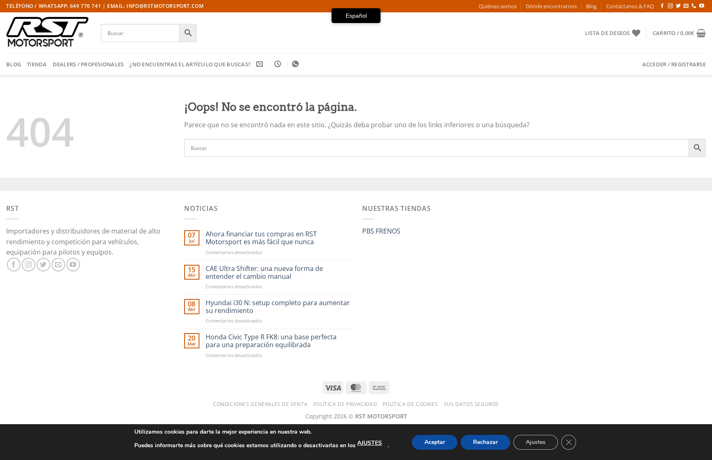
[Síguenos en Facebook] (662, 6)
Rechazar (485, 442)
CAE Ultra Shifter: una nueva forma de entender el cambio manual (264, 272)
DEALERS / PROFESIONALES (88, 64)
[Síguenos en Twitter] (678, 6)
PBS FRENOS (381, 231)
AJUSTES (369, 443)
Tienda (37, 64)
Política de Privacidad (345, 404)
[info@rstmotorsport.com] (260, 64)
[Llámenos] (693, 6)
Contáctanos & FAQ (630, 6)
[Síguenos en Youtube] (701, 6)
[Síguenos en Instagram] (670, 6)
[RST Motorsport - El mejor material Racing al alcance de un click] (47, 33)
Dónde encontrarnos (551, 6)
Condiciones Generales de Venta (260, 404)
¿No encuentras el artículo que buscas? (190, 64)
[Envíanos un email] (686, 6)
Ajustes (536, 442)
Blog (591, 6)
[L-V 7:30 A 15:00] (278, 64)
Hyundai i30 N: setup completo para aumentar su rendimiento (278, 307)
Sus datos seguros (471, 404)
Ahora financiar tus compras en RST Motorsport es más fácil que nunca (261, 238)
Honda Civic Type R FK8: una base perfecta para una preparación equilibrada (271, 341)
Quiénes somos (498, 6)
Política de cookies (410, 404)
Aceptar (434, 442)
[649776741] (296, 64)
